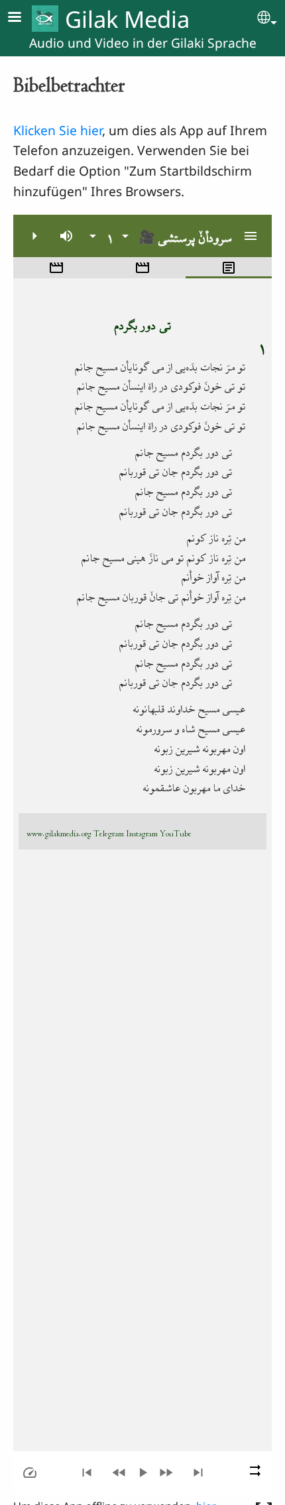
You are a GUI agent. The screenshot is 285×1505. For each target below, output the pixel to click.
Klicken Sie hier (57, 130)
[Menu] (22, 18)
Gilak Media (127, 18)
